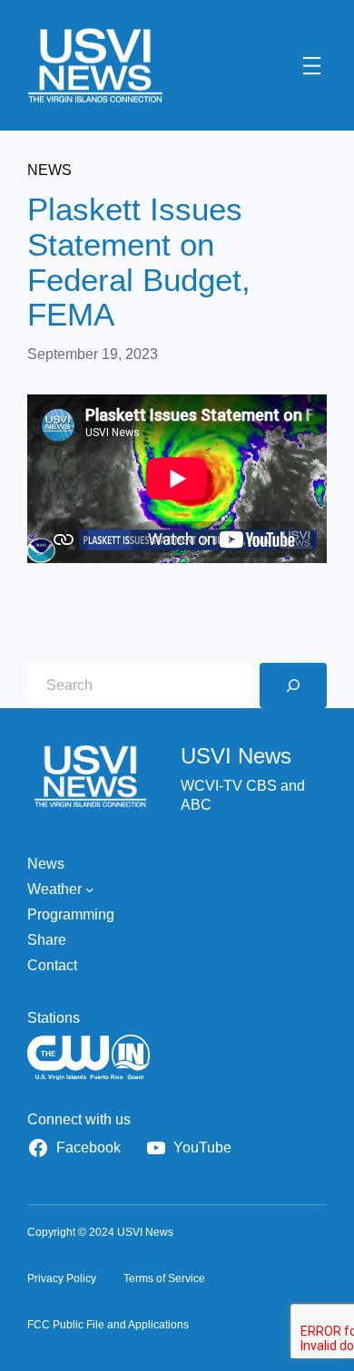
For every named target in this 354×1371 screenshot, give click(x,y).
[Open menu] (312, 66)
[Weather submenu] (89, 889)
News (49, 170)
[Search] (293, 685)
